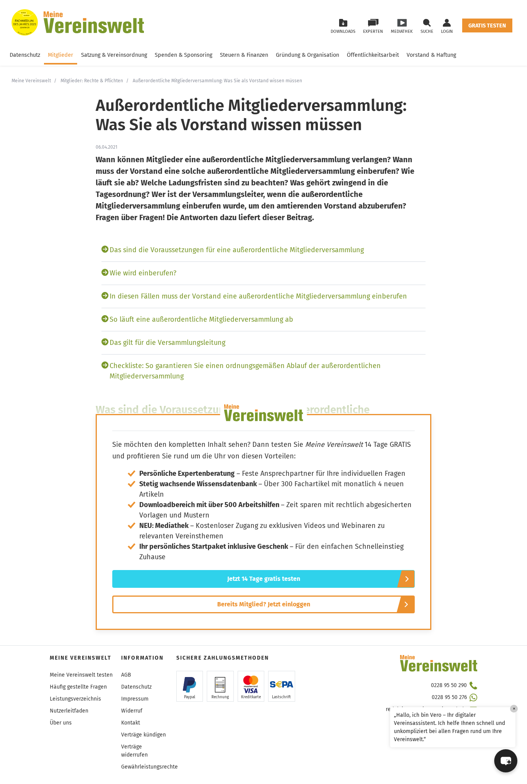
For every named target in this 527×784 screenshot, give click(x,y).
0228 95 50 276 (449, 697)
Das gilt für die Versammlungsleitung (167, 342)
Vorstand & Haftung (431, 55)
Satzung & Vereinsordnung (114, 55)
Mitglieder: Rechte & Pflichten (92, 80)
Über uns (61, 723)
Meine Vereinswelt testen (81, 675)
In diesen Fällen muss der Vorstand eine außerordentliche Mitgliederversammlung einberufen (258, 296)
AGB (126, 675)
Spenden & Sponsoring (183, 55)
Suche (427, 31)
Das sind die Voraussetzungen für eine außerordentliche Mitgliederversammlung (237, 250)
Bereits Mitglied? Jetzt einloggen (263, 604)
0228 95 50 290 (449, 685)
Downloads (343, 31)
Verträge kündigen (143, 734)
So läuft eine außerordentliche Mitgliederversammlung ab (201, 319)
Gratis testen (487, 25)
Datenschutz (25, 55)
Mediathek (402, 31)
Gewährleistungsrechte (149, 767)
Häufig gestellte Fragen (78, 687)
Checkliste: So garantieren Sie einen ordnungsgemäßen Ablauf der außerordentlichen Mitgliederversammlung (245, 370)
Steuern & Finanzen (244, 55)
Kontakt (130, 723)
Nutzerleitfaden (69, 711)
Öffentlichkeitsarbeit (373, 55)
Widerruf (131, 711)
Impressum (135, 699)
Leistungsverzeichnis (75, 699)
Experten (373, 31)
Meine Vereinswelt (31, 80)
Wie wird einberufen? (143, 273)
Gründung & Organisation (307, 55)
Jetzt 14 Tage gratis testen (263, 578)
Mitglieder (60, 55)
